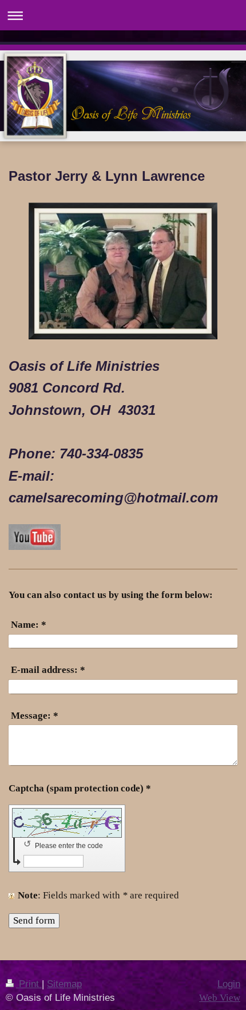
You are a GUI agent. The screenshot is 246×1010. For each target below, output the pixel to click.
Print (29, 984)
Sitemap (64, 984)
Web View (219, 997)
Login (228, 984)
